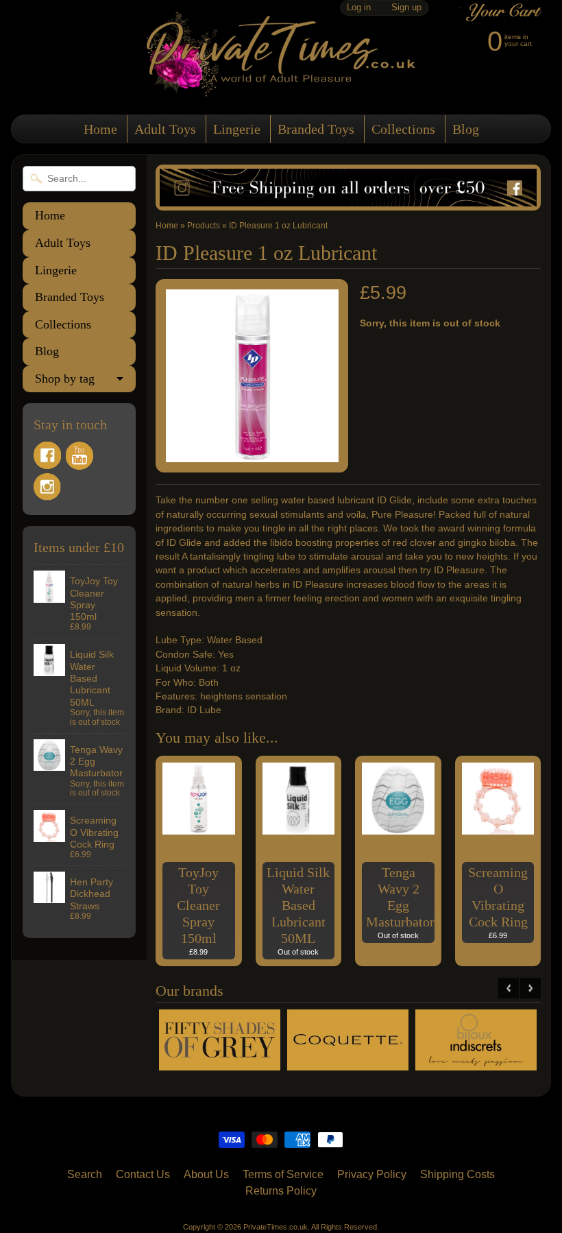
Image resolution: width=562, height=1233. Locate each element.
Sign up (406, 7)
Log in (359, 7)
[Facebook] (47, 455)
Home (100, 128)
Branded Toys (316, 128)
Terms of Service (283, 1174)
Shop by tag (65, 378)
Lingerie (236, 128)
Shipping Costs (457, 1174)
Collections (403, 128)
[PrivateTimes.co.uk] (281, 88)
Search (84, 1174)
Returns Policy (281, 1191)
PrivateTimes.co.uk (275, 1227)
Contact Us (143, 1174)
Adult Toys (165, 128)
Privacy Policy (371, 1174)
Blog (465, 128)
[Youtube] (79, 456)
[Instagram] (47, 487)
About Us (206, 1174)
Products (203, 226)
